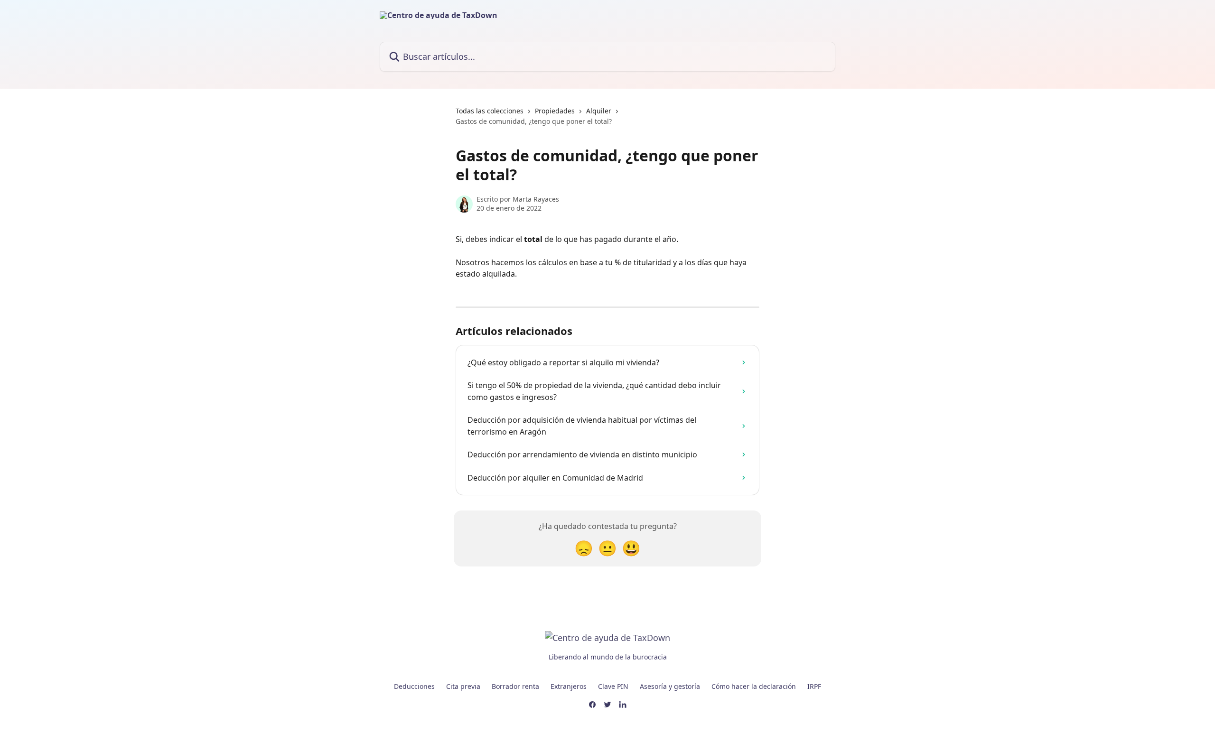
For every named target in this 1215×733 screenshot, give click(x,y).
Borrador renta (515, 686)
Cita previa (463, 686)
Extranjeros (569, 686)
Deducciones (414, 686)
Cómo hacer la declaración (753, 686)
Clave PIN (613, 686)
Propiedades (555, 110)
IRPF (814, 686)
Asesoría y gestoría (670, 686)
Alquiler (598, 110)
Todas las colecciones (489, 110)
